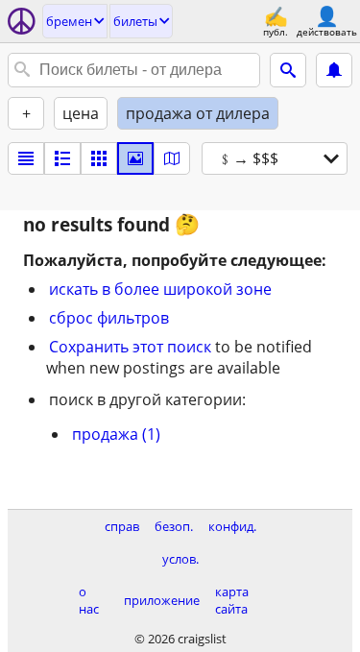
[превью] (62, 158)
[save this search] (334, 70)
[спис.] (26, 158)
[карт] (172, 158)
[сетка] (99, 158)
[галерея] (135, 158)
